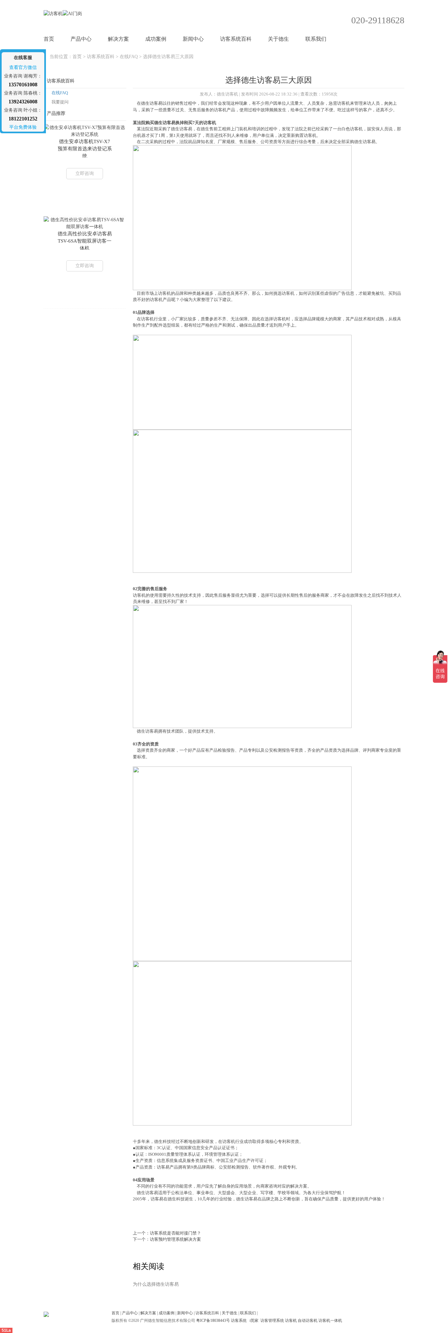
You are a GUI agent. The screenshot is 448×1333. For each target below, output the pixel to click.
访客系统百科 (236, 39)
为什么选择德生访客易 (156, 1284)
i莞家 (254, 1320)
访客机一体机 (330, 1320)
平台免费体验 (23, 127)
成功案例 (155, 39)
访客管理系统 (272, 1320)
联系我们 (315, 39)
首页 (49, 39)
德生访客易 (151, 103)
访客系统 (239, 1320)
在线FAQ (129, 56)
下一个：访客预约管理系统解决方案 (167, 1239)
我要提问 (60, 101)
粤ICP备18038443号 (213, 1320)
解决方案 (118, 39)
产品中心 (81, 39)
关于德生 (278, 39)
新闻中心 (193, 39)
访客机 (291, 1320)
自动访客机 (307, 1320)
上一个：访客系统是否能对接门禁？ (167, 1233)
